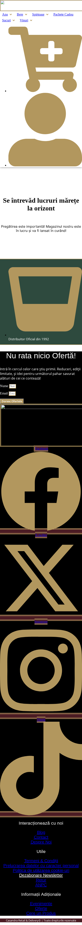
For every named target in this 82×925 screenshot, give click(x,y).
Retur (41, 880)
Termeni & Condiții (41, 860)
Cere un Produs (41, 913)
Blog (41, 832)
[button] (7, 14)
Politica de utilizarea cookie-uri (41, 870)
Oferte (41, 908)
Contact (41, 837)
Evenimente (41, 903)
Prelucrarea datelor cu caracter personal (41, 865)
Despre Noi (41, 842)
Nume (4, 386)
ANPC (41, 885)
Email (4, 393)
